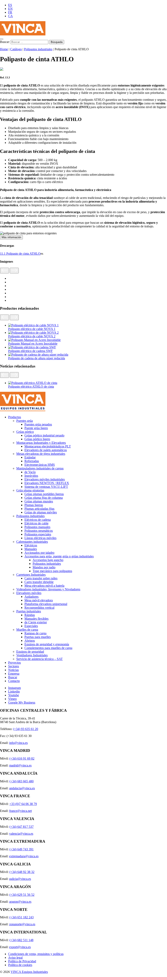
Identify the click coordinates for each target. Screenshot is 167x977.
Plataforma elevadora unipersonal (45, 604)
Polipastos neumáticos (38, 530)
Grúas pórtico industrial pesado (44, 435)
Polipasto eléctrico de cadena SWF (30, 351)
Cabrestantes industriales (32, 541)
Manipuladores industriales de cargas (40, 468)
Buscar (12, 677)
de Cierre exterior (35, 622)
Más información (11, 237)
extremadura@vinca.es (23, 856)
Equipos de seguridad (30, 651)
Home (4, 49)
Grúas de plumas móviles (40, 512)
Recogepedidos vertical (39, 607)
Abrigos (29, 640)
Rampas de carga (35, 633)
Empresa (13, 673)
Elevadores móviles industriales (44, 479)
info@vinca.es (18, 743)
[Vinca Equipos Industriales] (22, 34)
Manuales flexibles (36, 618)
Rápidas (29, 615)
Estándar (30, 457)
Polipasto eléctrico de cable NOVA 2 (31, 336)
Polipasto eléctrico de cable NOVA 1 (31, 329)
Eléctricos (30, 545)
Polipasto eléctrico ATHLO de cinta (31, 386)
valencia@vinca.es (21, 833)
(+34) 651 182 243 (21, 917)
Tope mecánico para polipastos (52, 571)
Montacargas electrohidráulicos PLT (47, 446)
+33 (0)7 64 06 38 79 (23, 804)
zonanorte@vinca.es (22, 924)
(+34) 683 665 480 (21, 781)
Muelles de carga (27, 629)
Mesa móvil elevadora (38, 600)
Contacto (14, 681)
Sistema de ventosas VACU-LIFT (46, 486)
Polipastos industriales (38, 49)
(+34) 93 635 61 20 (25, 729)
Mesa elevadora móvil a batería (44, 585)
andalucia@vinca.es (22, 788)
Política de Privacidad (22, 961)
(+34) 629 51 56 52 (21, 894)
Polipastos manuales (37, 527)
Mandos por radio (44, 567)
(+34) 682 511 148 (21, 940)
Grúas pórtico (25, 431)
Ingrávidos (31, 475)
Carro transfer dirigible (39, 582)
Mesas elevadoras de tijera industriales (40, 453)
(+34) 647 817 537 (21, 826)
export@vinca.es (20, 947)
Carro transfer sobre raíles (40, 578)
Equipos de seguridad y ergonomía (46, 644)
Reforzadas (31, 461)
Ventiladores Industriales (32, 655)
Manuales (30, 549)
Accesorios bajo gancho (48, 560)
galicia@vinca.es (20, 879)
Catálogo (16, 49)
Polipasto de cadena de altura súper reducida (36, 358)
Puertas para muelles (37, 637)
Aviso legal (15, 957)
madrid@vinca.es (20, 765)
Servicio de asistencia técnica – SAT (39, 659)
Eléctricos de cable (36, 523)
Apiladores (31, 596)
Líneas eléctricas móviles (40, 538)
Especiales (31, 626)
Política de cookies (20, 965)
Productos (14, 417)
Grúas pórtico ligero (37, 439)
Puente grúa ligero (36, 428)
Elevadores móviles (28, 593)
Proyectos (14, 662)
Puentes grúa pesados (38, 424)
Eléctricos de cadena (37, 519)
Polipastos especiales (37, 534)
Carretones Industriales (31, 574)
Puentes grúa (24, 420)
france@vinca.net (20, 811)
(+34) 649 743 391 (21, 849)
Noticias (13, 670)
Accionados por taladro (39, 552)
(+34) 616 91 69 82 (21, 758)
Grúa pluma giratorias (30, 490)
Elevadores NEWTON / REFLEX (46, 483)
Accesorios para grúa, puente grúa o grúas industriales (59, 556)
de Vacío (30, 472)
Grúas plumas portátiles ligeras (44, 494)
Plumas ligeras (33, 505)
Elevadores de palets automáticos (45, 450)
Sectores (13, 666)
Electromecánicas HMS (39, 464)
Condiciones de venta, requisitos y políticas (36, 954)
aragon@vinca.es (20, 901)
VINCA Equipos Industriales (29, 972)
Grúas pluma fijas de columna (43, 497)
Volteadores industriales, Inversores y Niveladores (48, 589)
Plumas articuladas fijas (39, 508)
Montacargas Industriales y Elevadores (41, 442)
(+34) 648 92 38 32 (21, 872)
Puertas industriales (28, 611)
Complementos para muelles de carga (48, 648)
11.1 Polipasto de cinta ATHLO (20, 253)
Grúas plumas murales (38, 501)
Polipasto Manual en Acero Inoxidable (32, 343)
